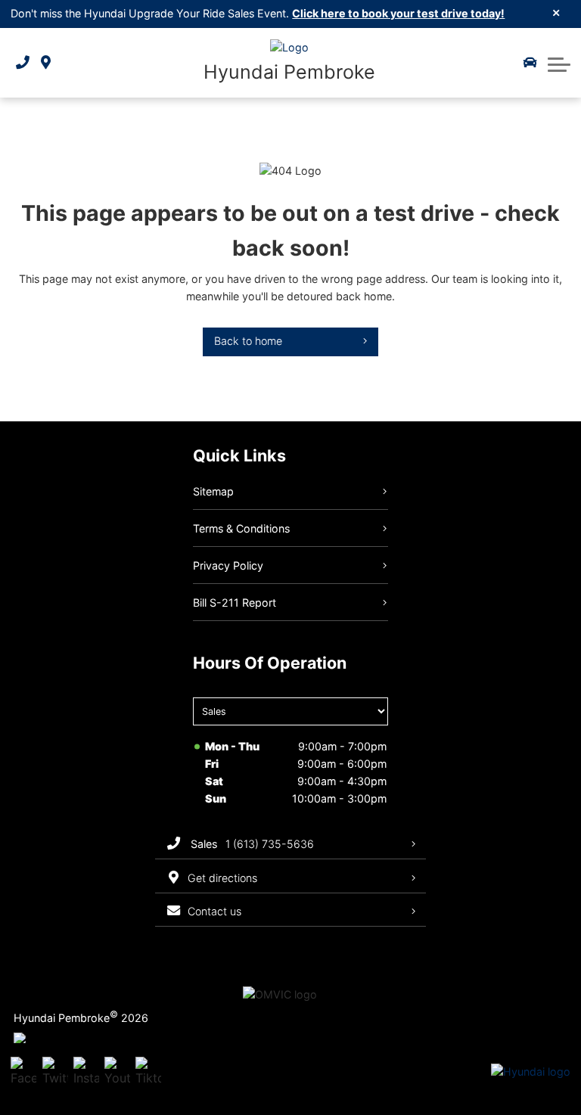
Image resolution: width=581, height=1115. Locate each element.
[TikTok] (148, 1072)
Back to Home (248, 340)
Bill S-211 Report (234, 602)
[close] (556, 12)
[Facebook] (23, 1072)
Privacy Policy (228, 565)
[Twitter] (55, 1072)
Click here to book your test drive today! (398, 13)
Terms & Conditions (241, 528)
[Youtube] (117, 1072)
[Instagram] (86, 1072)
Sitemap (213, 491)
